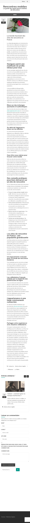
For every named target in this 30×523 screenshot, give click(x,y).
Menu (23, 1)
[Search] (18, 469)
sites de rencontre (18, 306)
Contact (3, 516)
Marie (17, 369)
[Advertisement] (15, 491)
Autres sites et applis (20, 366)
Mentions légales (10, 516)
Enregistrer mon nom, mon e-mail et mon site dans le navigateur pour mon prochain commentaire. (14, 446)
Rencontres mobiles (15, 6)
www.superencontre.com (13, 110)
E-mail (3, 429)
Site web (3, 436)
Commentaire (5, 451)
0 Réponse (10, 369)
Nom (2, 423)
